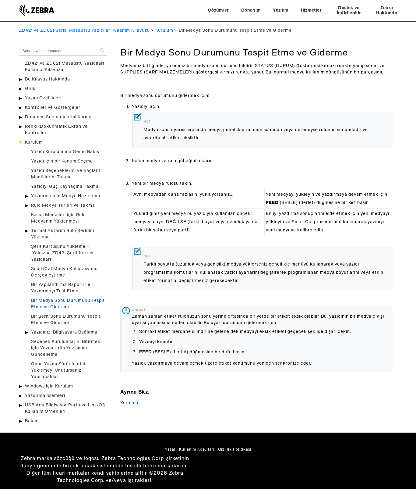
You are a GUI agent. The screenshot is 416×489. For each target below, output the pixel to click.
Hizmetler (311, 10)
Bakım (32, 421)
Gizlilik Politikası (234, 449)
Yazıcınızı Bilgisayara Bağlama (64, 332)
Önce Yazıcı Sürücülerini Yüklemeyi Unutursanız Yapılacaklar (58, 370)
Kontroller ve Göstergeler (52, 107)
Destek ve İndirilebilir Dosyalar (349, 11)
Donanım (251, 10)
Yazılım (280, 10)
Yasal (170, 449)
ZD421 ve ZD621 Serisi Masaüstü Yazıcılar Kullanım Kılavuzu (84, 30)
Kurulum (164, 30)
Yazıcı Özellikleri (43, 98)
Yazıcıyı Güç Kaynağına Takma (65, 186)
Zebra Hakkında (386, 11)
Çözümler (218, 10)
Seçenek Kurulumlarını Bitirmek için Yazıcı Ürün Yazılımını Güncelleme (65, 348)
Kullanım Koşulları (196, 449)
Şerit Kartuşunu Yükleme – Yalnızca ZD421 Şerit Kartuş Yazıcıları (62, 253)
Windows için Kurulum (49, 386)
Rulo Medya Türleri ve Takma (63, 205)
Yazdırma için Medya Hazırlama (65, 196)
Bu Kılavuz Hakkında (47, 79)
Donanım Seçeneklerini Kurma (58, 117)
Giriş (30, 89)
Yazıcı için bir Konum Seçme (62, 161)
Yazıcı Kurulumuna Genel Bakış (65, 152)
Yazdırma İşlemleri (45, 396)
